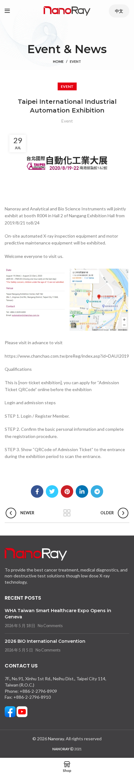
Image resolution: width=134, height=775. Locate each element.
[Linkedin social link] (82, 491)
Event (75, 61)
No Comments (50, 625)
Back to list (67, 513)
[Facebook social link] (37, 491)
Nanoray (56, 738)
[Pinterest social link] (67, 491)
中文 (119, 10)
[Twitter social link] (52, 491)
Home (58, 61)
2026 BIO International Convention (45, 641)
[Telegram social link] (97, 491)
